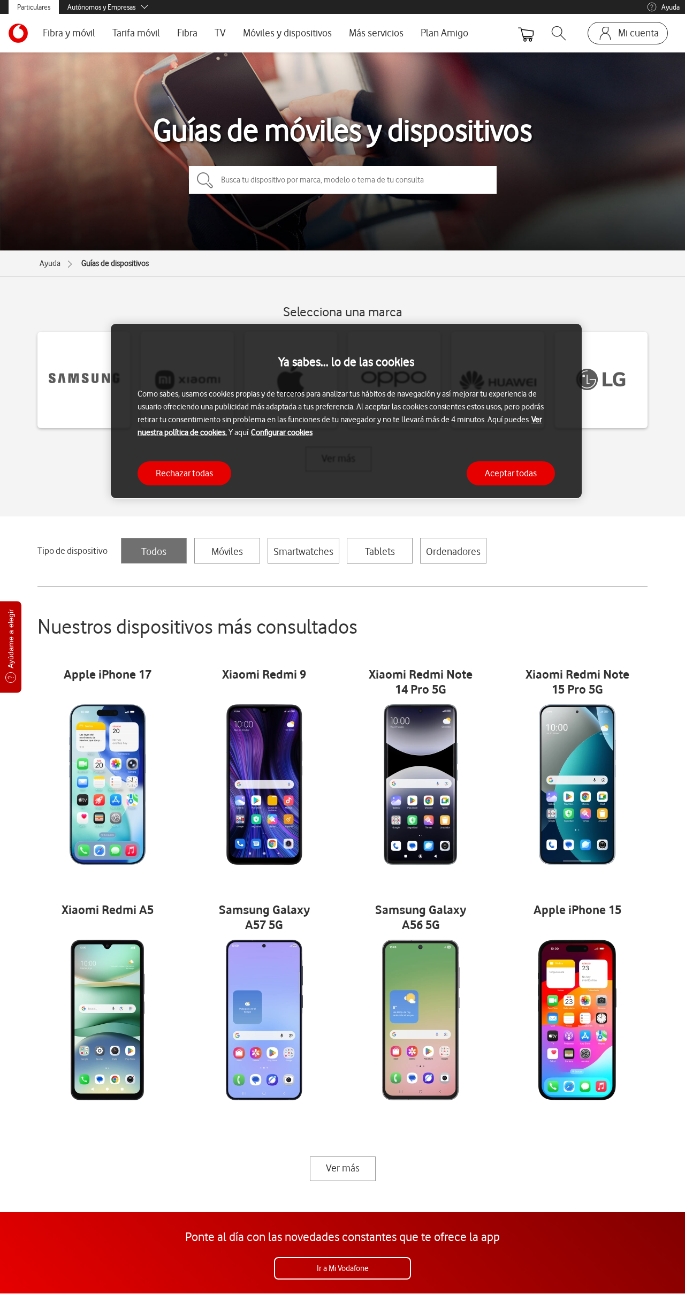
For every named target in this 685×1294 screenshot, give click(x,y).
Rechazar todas (184, 472)
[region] (346, 411)
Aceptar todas (511, 472)
